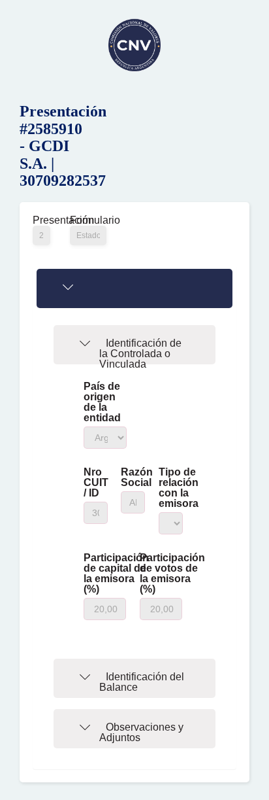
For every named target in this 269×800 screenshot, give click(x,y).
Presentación (41, 220)
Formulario (88, 220)
